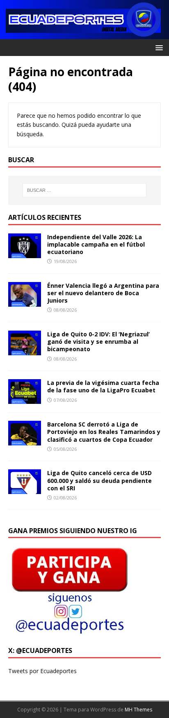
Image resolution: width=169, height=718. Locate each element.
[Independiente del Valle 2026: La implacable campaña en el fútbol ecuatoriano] (24, 253)
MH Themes (138, 709)
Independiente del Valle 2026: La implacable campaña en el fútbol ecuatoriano (96, 244)
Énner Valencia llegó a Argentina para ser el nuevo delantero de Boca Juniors (103, 293)
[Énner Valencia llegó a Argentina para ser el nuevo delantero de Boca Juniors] (24, 302)
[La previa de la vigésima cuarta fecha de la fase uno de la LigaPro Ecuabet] (24, 399)
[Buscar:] (84, 190)
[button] (157, 47)
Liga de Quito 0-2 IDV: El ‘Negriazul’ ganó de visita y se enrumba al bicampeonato (98, 341)
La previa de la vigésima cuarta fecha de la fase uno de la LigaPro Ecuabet (103, 386)
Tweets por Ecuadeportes (42, 671)
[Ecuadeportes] (84, 34)
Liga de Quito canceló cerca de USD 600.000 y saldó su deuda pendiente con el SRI (99, 480)
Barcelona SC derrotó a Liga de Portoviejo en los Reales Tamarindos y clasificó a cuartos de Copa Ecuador (103, 431)
